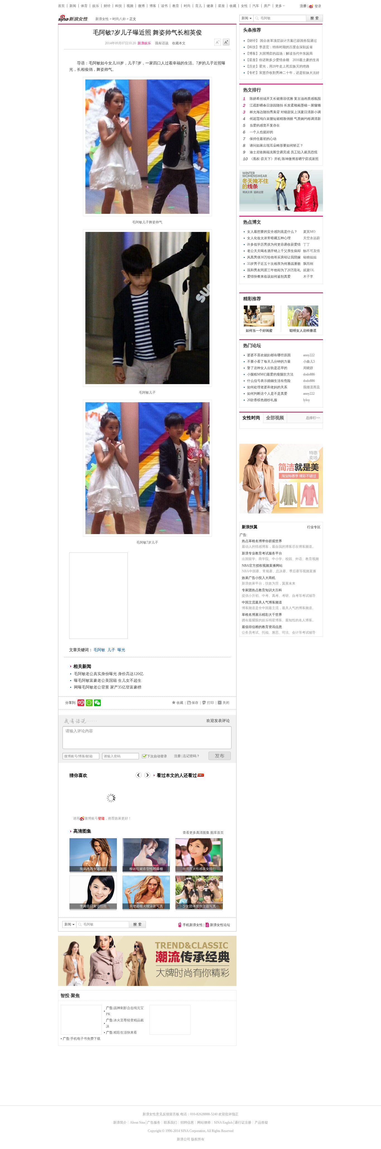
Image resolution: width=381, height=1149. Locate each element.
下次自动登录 (157, 756)
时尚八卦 (119, 19)
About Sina (137, 1122)
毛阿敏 (99, 650)
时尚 (187, 6)
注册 (303, 6)
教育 (175, 6)
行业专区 (313, 527)
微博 (141, 6)
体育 (84, 6)
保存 (195, 703)
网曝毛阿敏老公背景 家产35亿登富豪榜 (107, 687)
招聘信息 (187, 1122)
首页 (61, 6)
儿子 (111, 650)
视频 (130, 6)
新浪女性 (102, 19)
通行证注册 (243, 1122)
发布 (219, 755)
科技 (118, 6)
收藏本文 (178, 43)
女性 (244, 6)
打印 (210, 703)
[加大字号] (226, 42)
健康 (210, 6)
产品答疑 (261, 1122)
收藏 (233, 6)
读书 (164, 6)
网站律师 (204, 1122)
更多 (278, 6)
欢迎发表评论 (218, 721)
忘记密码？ (191, 756)
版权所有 (197, 1139)
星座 (221, 6)
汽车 (255, 6)
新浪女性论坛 (220, 925)
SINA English (223, 1122)
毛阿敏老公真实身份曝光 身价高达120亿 (108, 674)
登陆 (101, 818)
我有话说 (161, 43)
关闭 (226, 703)
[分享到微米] (81, 702)
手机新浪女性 (193, 925)
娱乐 (95, 6)
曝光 (121, 650)
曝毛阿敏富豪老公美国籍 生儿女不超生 (107, 680)
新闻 (72, 6)
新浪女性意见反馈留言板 (161, 1114)
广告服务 (153, 1122)
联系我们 (170, 1122)
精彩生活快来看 (125, 1032)
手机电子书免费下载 (85, 1039)
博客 (152, 6)
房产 (267, 6)
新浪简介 (120, 1122)
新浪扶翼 (249, 527)
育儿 (198, 6)
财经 (107, 6)
